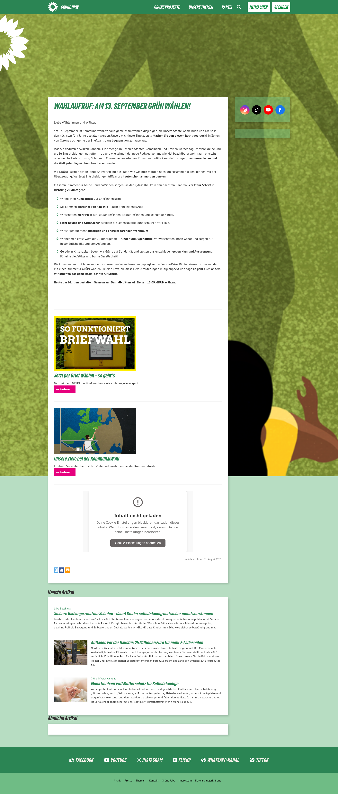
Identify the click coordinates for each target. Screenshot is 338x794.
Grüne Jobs (168, 780)
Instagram (152, 760)
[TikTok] (256, 110)
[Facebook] (280, 110)
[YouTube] (268, 110)
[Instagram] (245, 110)
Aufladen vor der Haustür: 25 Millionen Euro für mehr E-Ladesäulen (147, 642)
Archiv (117, 780)
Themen (140, 780)
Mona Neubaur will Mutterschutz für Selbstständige (135, 683)
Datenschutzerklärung (208, 780)
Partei (227, 7)
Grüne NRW (70, 7)
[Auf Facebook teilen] (61, 570)
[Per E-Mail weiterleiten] (67, 570)
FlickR (185, 760)
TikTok (262, 760)
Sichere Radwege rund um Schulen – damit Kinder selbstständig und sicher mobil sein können (133, 613)
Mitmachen (259, 7)
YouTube (118, 760)
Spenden (281, 7)
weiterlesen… (65, 389)
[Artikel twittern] (56, 570)
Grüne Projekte (167, 7)
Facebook (84, 760)
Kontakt (153, 780)
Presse (128, 780)
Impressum (185, 780)
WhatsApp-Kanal (223, 760)
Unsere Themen (201, 7)
